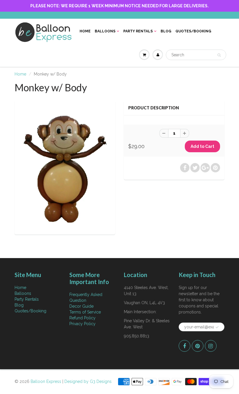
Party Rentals (138, 31)
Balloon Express (46, 381)
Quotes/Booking (193, 31)
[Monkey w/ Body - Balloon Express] (65, 166)
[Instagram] (211, 346)
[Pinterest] (197, 346)
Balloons (105, 31)
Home (85, 31)
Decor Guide (81, 306)
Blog (166, 31)
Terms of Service (85, 312)
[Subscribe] (217, 327)
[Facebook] (184, 346)
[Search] (219, 55)
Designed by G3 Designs (88, 381)
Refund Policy (82, 318)
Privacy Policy (82, 323)
